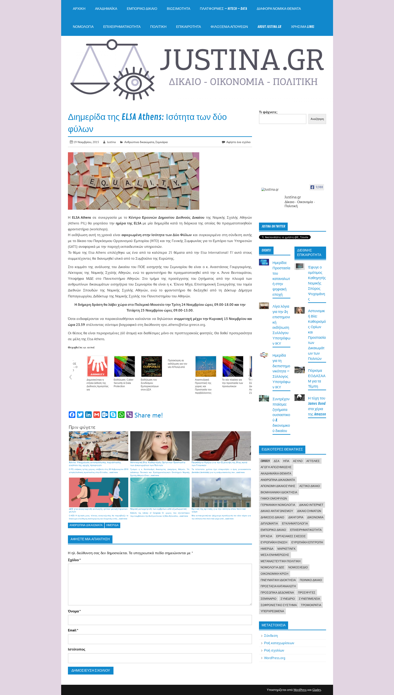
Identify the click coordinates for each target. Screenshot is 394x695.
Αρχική (79, 9)
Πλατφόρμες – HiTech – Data (223, 9)
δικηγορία (295, 517)
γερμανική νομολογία (278, 505)
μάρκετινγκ (286, 549)
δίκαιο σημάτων (309, 511)
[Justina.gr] (271, 189)
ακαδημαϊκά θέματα (276, 473)
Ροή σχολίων (274, 650)
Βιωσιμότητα (178, 9)
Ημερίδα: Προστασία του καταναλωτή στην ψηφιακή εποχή (281, 278)
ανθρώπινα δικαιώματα (86, 525)
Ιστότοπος (76, 649)
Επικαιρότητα (188, 27)
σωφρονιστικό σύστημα (279, 605)
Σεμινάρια (161, 142)
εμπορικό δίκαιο (273, 530)
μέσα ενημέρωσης (275, 555)
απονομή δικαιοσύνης (278, 486)
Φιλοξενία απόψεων (229, 27)
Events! (266, 250)
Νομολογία (83, 27)
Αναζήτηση (317, 119)
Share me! (148, 415)
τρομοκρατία (311, 605)
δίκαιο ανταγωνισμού (277, 511)
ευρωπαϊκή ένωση (274, 542)
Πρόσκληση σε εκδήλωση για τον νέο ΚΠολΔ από (166, 364)
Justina (111, 142)
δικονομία (315, 517)
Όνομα (74, 611)
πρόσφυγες (306, 592)
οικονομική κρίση (274, 574)
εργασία (266, 536)
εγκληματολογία (295, 523)
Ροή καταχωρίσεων (279, 643)
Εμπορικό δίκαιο (142, 9)
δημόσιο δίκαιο (272, 517)
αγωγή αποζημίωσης (276, 467)
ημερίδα (112, 525)
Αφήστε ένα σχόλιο (238, 142)
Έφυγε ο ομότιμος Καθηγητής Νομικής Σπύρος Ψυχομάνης (317, 283)
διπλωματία (269, 523)
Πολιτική (158, 27)
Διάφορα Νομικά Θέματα (279, 9)
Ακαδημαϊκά (106, 9)
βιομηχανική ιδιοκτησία (279, 492)
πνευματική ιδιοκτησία (278, 580)
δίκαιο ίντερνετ (311, 505)
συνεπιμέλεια (309, 599)
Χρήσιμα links (302, 27)
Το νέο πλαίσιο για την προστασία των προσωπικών (221, 383)
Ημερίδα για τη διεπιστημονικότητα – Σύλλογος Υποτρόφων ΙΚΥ (281, 371)
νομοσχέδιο (298, 567)
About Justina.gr (269, 27)
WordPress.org (274, 658)
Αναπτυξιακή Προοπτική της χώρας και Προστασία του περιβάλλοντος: (191, 386)
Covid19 (265, 461)
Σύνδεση (271, 635)
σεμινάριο (268, 599)
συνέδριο (288, 599)
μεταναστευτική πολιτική (280, 561)
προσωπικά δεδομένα (277, 592)
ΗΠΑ (286, 461)
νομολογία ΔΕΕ (272, 567)
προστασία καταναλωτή (278, 586)
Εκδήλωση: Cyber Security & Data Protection (112, 383)
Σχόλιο (74, 560)
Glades (316, 690)
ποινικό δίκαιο (311, 580)
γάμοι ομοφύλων (274, 498)
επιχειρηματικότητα (306, 530)
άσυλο (297, 461)
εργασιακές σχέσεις (291, 536)
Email (73, 630)
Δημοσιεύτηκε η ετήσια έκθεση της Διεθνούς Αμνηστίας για (86, 384)
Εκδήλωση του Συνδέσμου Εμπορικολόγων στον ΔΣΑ (138, 384)
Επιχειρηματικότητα (122, 27)
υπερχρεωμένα (272, 611)
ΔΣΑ (276, 461)
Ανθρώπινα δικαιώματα (139, 142)
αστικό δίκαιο (309, 486)
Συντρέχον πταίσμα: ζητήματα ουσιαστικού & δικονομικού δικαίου (281, 415)
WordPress (300, 690)
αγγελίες (313, 461)
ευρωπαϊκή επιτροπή (307, 542)
